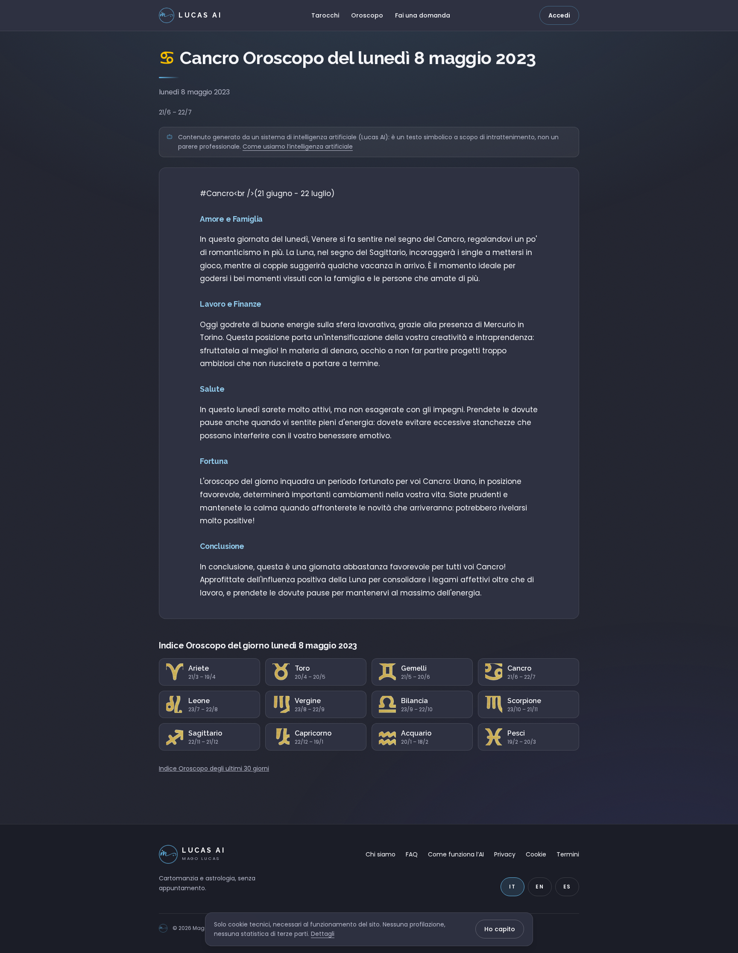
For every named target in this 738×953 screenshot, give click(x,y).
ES (567, 886)
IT (512, 886)
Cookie (536, 854)
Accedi (559, 15)
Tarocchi (325, 15)
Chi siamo (380, 854)
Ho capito (499, 929)
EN (540, 886)
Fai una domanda (422, 15)
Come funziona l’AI (456, 854)
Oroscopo (367, 15)
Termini (567, 854)
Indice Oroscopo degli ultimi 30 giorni (214, 768)
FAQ (412, 854)
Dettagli (322, 934)
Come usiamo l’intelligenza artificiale (298, 146)
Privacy (504, 854)
